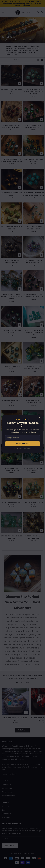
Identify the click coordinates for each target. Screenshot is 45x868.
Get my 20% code (23, 444)
